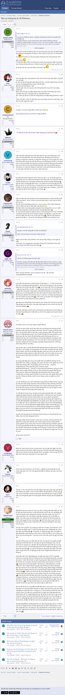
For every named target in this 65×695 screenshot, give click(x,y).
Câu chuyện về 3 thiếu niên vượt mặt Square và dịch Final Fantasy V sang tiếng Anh (22, 634)
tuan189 (4, 21)
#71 (62, 321)
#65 (62, 151)
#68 (62, 222)
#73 (62, 465)
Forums (5, 8)
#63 (62, 106)
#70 (62, 279)
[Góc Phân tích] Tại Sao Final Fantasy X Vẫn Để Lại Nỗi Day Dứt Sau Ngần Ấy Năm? (22, 626)
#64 (62, 128)
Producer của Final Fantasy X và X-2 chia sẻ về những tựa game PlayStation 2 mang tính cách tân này (22, 651)
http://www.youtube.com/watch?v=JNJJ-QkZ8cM (31, 114)
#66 (62, 174)
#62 (62, 74)
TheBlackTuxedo (54, 626)
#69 (62, 250)
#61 (62, 29)
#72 (62, 444)
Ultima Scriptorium (26, 629)
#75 (62, 506)
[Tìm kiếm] (62, 8)
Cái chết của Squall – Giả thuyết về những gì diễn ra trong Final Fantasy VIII (21, 660)
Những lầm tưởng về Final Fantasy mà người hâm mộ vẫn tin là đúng (21, 642)
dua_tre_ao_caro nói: (23, 255)
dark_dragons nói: (22, 33)
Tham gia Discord (16, 8)
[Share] (59, 29)
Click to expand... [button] (40, 48)
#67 (62, 194)
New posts (4, 12)
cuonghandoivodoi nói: (24, 227)
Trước (4, 24)
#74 (62, 486)
